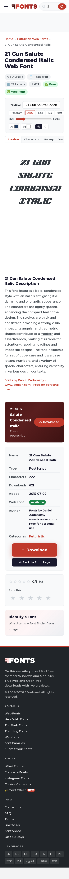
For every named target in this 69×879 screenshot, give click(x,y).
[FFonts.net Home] (24, 6)
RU (19, 861)
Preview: (15, 105)
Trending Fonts (16, 731)
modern (47, 334)
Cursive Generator (18, 784)
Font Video (13, 831)
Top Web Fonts (16, 725)
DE (17, 854)
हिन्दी (54, 861)
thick (45, 317)
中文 (9, 861)
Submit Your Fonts (18, 749)
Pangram (16, 112)
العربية (30, 861)
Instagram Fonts (17, 778)
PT (60, 854)
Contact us (13, 807)
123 (50, 112)
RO (35, 854)
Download (51, 422)
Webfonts (12, 737)
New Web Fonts (16, 719)
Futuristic (37, 536)
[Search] (62, 6)
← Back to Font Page (34, 562)
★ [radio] (13, 598)
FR (43, 854)
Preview (13, 139)
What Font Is (14, 766)
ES (26, 854)
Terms (9, 819)
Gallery (48, 139)
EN (8, 854)
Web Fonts (13, 713)
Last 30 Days (14, 837)
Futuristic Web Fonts (32, 39)
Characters (31, 139)
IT (51, 854)
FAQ (8, 813)
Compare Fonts (16, 772)
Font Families (15, 743)
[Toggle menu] (6, 6)
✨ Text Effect (19, 790)
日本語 (43, 861)
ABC (30, 112)
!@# (59, 112)
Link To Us (12, 825)
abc (40, 112)
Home (9, 39)
